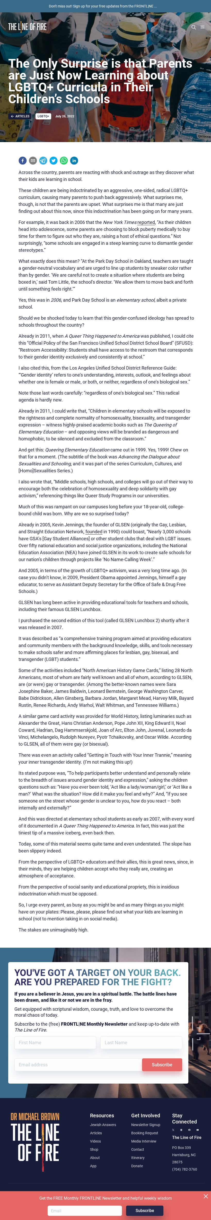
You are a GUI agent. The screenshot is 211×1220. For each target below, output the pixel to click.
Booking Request (144, 1133)
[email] (33, 160)
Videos (95, 1141)
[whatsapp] (64, 160)
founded (93, 531)
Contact (137, 1149)
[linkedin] (74, 160)
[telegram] (43, 160)
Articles (96, 1133)
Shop (94, 1149)
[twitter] (53, 160)
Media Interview (143, 1141)
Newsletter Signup (145, 1125)
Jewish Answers (103, 1125)
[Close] (206, 1196)
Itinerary (138, 1158)
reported (146, 222)
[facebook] (23, 160)
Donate (137, 1166)
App (93, 1166)
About (95, 1158)
